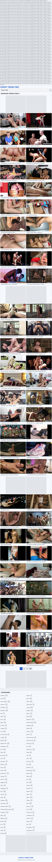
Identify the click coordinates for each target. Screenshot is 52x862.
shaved (29, 785)
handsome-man (5, 806)
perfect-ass (30, 749)
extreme (4, 764)
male (29, 716)
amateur (4, 695)
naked (29, 728)
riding (29, 776)
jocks (3, 827)
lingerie (30, 710)
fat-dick (4, 779)
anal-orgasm (5, 701)
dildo (3, 752)
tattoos (29, 800)
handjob (4, 800)
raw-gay (30, 767)
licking (30, 707)
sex (29, 779)
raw (29, 764)
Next (30, 668)
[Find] (50, 90)
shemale (29, 788)
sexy (29, 782)
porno (29, 758)
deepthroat (4, 746)
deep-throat (5, 743)
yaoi (29, 824)
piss (29, 755)
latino (29, 701)
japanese (4, 818)
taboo (29, 794)
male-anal (30, 719)
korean (29, 695)
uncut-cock (30, 812)
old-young (30, 743)
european (4, 761)
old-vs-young (31, 740)
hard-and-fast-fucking (7, 809)
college (3, 737)
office (29, 734)
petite (29, 752)
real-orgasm (31, 770)
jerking (3, 821)
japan (3, 815)
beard (3, 722)
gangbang (4, 788)
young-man (31, 827)
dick (3, 749)
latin (29, 698)
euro (3, 758)
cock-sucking (5, 734)
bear (3, 719)
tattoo (29, 797)
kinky (3, 830)
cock (3, 731)
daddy (3, 740)
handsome (4, 803)
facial (3, 767)
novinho (30, 731)
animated (4, 707)
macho (29, 713)
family (3, 770)
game (3, 785)
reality (29, 773)
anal (3, 698)
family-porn (5, 773)
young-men (30, 830)
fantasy (3, 776)
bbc (3, 713)
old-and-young (31, 737)
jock (3, 824)
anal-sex (4, 704)
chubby (3, 728)
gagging (4, 782)
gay (3, 791)
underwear (30, 815)
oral (29, 746)
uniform (30, 818)
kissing (3, 833)
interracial (4, 812)
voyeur (29, 821)
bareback (4, 710)
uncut (29, 809)
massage (30, 725)
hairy (3, 797)
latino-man (30, 704)
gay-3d (3, 794)
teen (29, 803)
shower (29, 791)
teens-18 (30, 806)
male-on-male (31, 722)
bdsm (3, 716)
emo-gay (4, 755)
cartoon (4, 725)
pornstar (30, 761)
